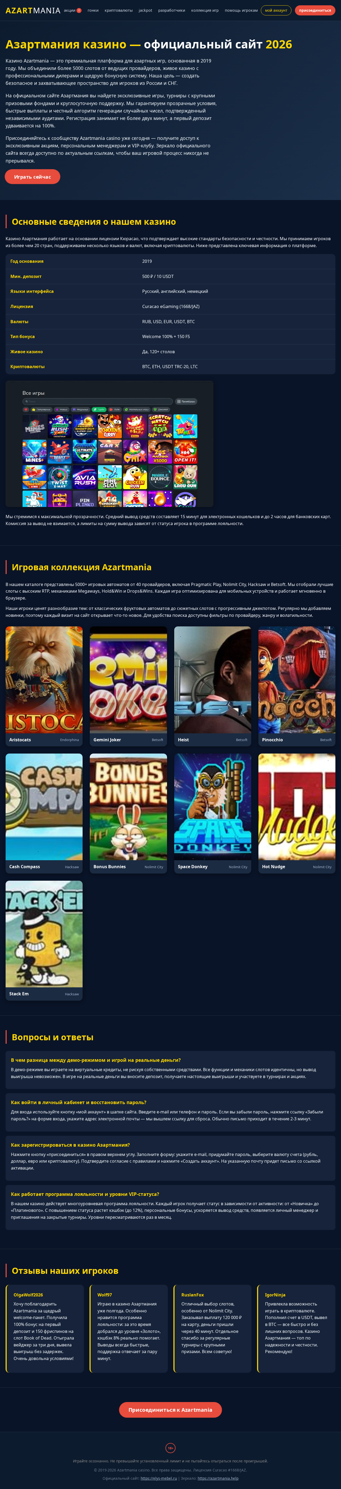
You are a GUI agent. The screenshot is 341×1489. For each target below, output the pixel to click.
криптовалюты (119, 10)
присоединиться (315, 10)
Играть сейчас (32, 176)
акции (71, 10)
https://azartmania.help (218, 1478)
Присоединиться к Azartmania (170, 1409)
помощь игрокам (241, 10)
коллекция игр (205, 10)
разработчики (171, 10)
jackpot (145, 10)
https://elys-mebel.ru (159, 1478)
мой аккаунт (276, 10)
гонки (93, 10)
